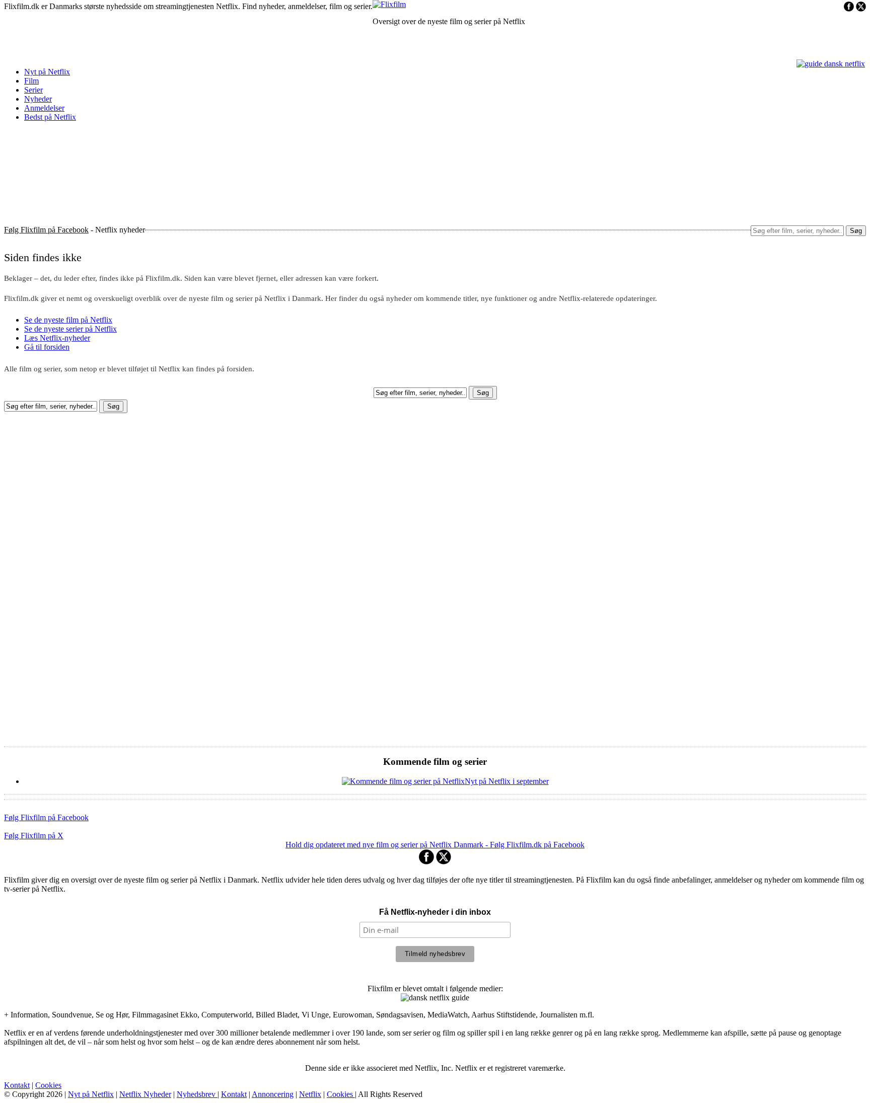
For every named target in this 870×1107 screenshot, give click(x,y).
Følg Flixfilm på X (33, 835)
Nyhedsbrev (197, 1094)
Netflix (310, 1094)
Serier (33, 90)
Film (31, 80)
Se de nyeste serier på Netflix (70, 329)
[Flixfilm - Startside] (389, 4)
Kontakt (17, 1085)
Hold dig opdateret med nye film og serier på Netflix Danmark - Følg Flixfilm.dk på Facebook (435, 844)
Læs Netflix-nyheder (57, 338)
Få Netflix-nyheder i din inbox (435, 912)
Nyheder (38, 99)
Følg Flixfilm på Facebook (46, 817)
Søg (856, 230)
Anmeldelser (44, 108)
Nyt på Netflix (47, 71)
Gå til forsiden (46, 347)
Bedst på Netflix (50, 117)
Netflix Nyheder (145, 1094)
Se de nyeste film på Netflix (68, 319)
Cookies (48, 1085)
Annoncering (273, 1094)
